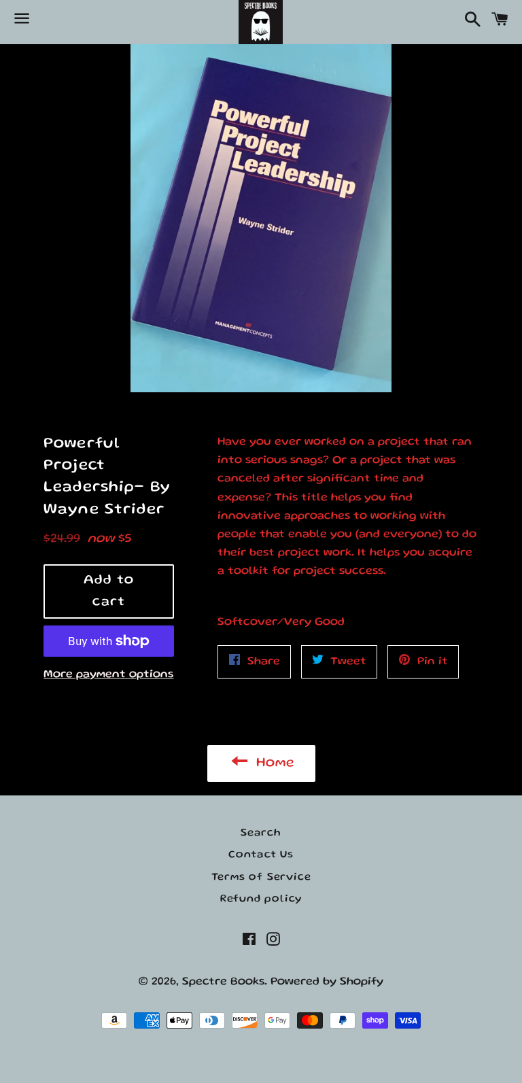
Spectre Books (223, 982)
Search (261, 833)
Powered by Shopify (327, 982)
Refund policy (261, 899)
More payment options (108, 675)
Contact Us (261, 855)
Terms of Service (261, 877)
